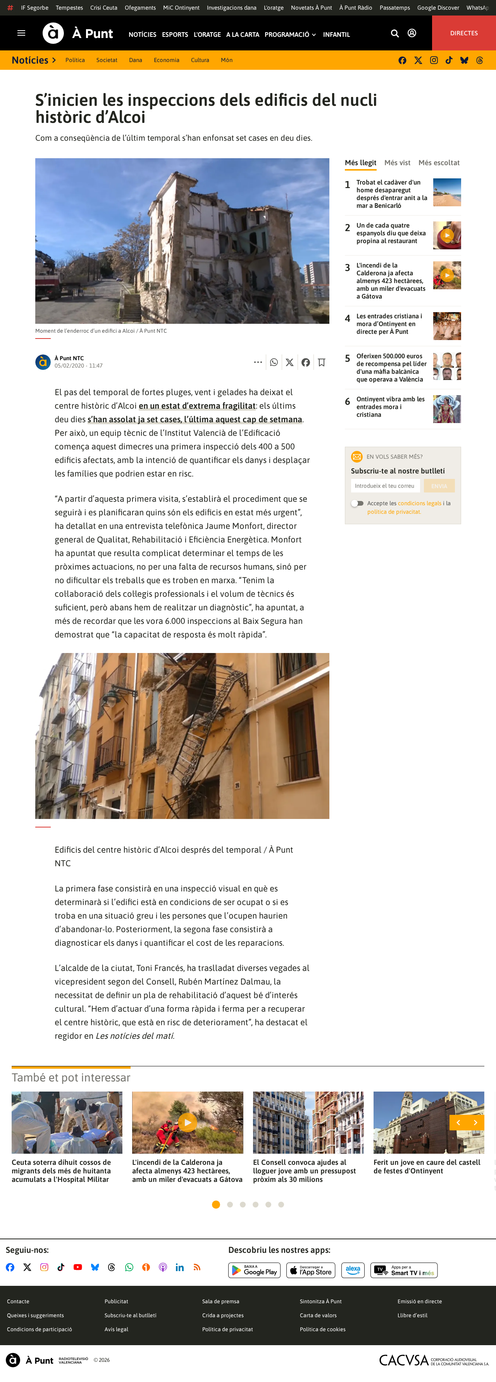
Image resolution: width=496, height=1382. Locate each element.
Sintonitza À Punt (321, 1301)
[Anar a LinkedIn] (181, 1267)
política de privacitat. (394, 511)
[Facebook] (402, 60)
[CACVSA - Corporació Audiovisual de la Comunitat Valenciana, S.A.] (434, 1360)
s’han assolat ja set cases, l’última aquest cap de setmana (195, 419)
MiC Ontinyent (181, 7)
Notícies (143, 34)
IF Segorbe (34, 7)
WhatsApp (480, 7)
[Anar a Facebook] (11, 1267)
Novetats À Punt (311, 7)
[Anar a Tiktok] (62, 1267)
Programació (287, 34)
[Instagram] (434, 60)
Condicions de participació (39, 1329)
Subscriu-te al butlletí (131, 1315)
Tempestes (69, 7)
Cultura (200, 60)
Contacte (18, 1301)
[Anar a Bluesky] (96, 1267)
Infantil (336, 34)
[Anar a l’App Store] (311, 1270)
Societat (106, 60)
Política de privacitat (227, 1329)
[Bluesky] (464, 60)
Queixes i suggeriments (35, 1315)
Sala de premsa (220, 1301)
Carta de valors (318, 1315)
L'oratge (274, 7)
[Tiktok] (449, 60)
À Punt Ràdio (355, 7)
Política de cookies (323, 1329)
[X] (418, 60)
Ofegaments (140, 7)
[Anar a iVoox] (147, 1267)
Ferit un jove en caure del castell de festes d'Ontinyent (427, 1166)
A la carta (242, 34)
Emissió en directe (420, 1301)
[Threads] (480, 60)
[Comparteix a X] (290, 362)
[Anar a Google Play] (254, 1270)
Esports (175, 34)
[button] (216, 1205)
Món (226, 60)
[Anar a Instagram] (46, 1267)
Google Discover (438, 7)
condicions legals (419, 503)
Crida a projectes (223, 1315)
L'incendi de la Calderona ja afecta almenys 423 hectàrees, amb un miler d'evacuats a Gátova (187, 1170)
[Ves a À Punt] (78, 33)
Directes (464, 32)
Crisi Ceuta (103, 7)
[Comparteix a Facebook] (305, 362)
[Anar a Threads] (113, 1267)
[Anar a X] (28, 1267)
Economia (166, 60)
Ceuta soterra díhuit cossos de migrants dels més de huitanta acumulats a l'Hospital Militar (61, 1170)
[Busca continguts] (395, 34)
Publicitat (116, 1301)
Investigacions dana (232, 7)
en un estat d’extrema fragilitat (197, 406)
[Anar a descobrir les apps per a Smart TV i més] (404, 1270)
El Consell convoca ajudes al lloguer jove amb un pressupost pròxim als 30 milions (304, 1170)
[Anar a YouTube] (79, 1267)
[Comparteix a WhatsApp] (274, 362)
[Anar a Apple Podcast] (164, 1267)
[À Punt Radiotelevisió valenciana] (47, 1360)
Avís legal (116, 1329)
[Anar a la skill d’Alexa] (353, 1270)
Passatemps (395, 7)
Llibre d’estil (412, 1315)
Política (75, 60)
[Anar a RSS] (199, 1267)
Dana (135, 60)
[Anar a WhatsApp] (130, 1267)
